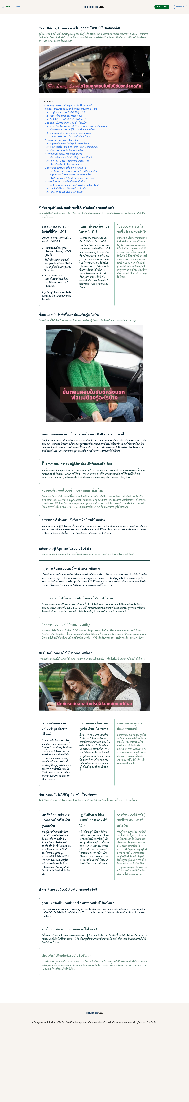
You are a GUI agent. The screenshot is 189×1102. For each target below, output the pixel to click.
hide (55, 101)
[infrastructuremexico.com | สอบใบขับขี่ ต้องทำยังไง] (94, 7)
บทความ (18, 7)
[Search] (3, 7)
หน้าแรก (9, 7)
